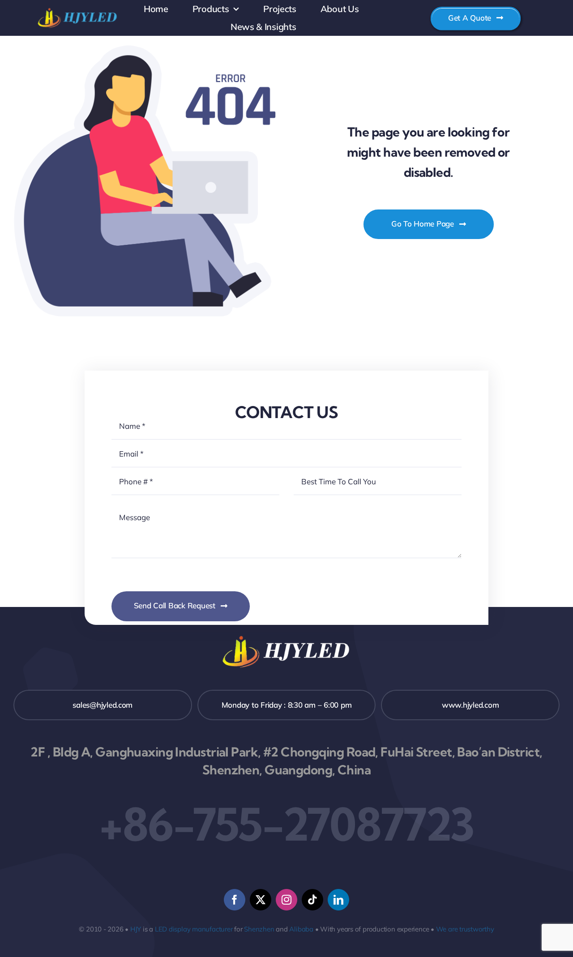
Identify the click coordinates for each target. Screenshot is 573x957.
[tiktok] (312, 899)
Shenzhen (259, 929)
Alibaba (301, 929)
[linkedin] (338, 899)
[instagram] (286, 899)
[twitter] (260, 899)
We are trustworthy (465, 929)
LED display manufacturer (194, 929)
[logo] (78, 9)
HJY (135, 929)
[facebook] (234, 899)
